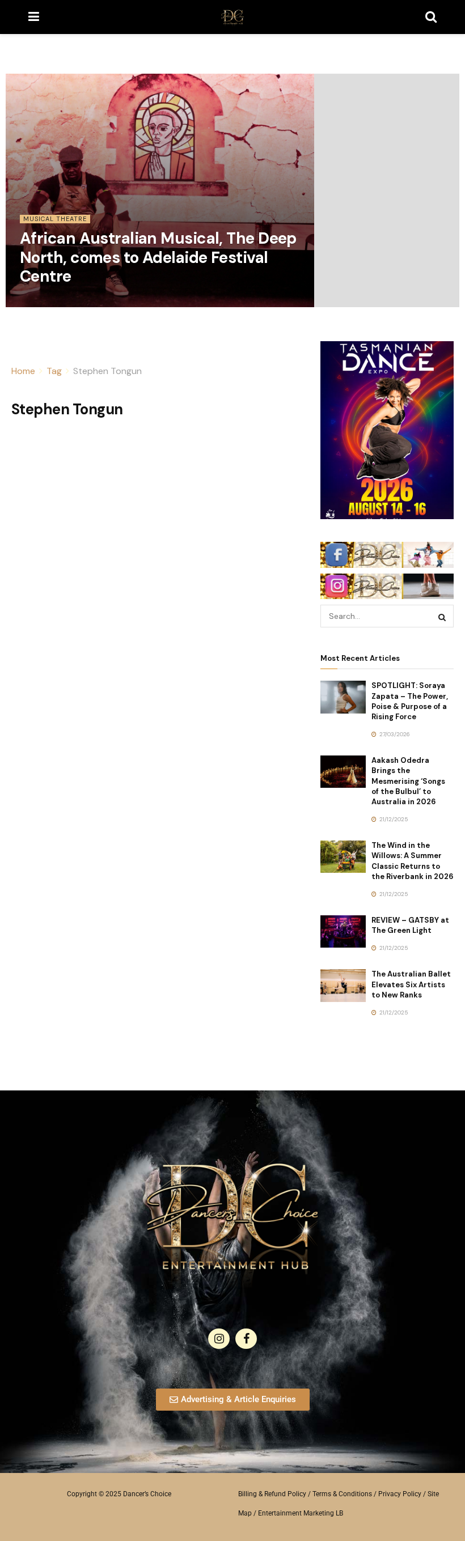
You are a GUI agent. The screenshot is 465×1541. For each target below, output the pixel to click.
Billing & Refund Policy (272, 1494)
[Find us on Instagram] (219, 1338)
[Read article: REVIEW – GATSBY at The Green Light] (343, 931)
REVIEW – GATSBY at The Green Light (410, 925)
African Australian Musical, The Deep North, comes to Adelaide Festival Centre (158, 257)
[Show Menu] (33, 17)
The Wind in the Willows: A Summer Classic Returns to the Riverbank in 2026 (412, 860)
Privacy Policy (399, 1494)
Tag (54, 371)
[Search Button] (431, 17)
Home (23, 371)
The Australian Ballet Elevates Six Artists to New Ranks (411, 984)
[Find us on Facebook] (246, 1338)
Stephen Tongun (107, 371)
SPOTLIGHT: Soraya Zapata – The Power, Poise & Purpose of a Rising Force (409, 701)
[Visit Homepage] (232, 17)
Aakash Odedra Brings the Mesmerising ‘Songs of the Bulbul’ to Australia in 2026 (408, 780)
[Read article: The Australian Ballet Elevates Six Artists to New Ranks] (343, 985)
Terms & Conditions (342, 1494)
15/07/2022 (40, 303)
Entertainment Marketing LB (300, 1513)
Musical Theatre (55, 219)
